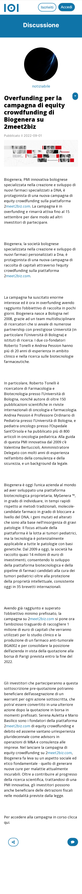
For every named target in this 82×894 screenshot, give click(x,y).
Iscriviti (47, 7)
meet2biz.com (18, 206)
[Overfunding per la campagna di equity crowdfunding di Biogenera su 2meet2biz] (41, 153)
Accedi (66, 7)
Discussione (41, 25)
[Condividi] (13, 842)
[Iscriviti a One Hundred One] (72, 842)
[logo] (11, 7)
